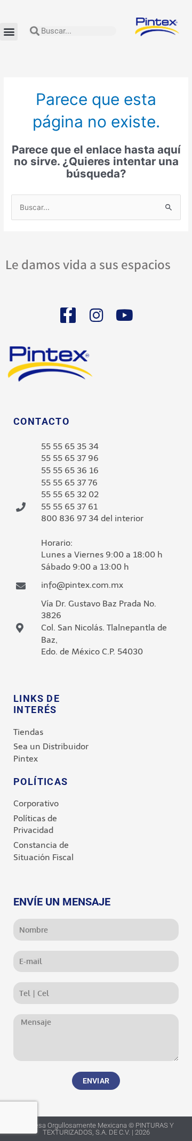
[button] (9, 32)
